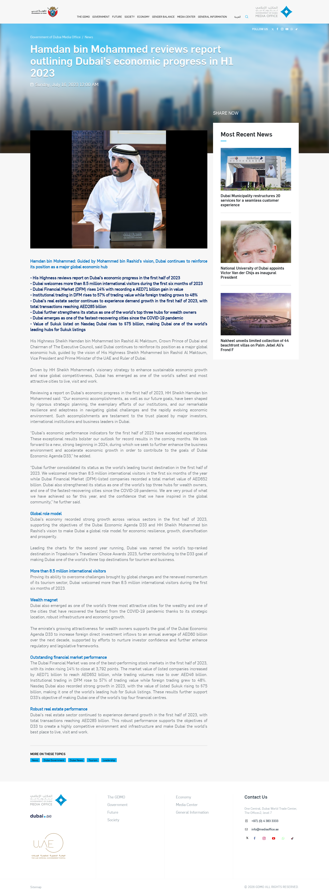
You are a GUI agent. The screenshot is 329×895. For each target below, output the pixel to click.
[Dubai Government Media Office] (277, 13)
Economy (143, 16)
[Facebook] (277, 28)
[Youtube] (287, 28)
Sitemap (36, 887)
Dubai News (76, 760)
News (89, 37)
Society (130, 16)
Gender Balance (163, 16)
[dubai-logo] (48, 838)
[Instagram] (282, 28)
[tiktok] (292, 838)
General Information (212, 16)
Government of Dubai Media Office (55, 37)
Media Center (186, 16)
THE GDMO (83, 16)
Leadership (109, 760)
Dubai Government (54, 760)
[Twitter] (272, 28)
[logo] (48, 800)
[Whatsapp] (291, 28)
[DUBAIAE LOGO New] (48, 819)
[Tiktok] (296, 28)
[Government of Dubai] (44, 12)
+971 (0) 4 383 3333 (265, 821)
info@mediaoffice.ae (265, 829)
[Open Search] (247, 19)
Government (100, 16)
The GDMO (116, 796)
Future (117, 16)
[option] (119, 189)
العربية (237, 16)
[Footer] (48, 857)
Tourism (93, 760)
